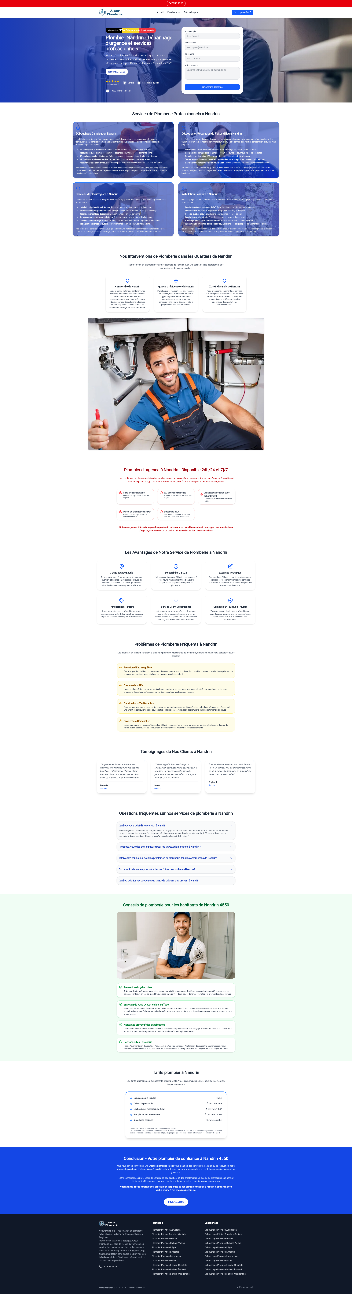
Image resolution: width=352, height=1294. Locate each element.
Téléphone (189, 54)
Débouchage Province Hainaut (219, 1238)
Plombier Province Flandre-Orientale (169, 1265)
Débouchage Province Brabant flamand (223, 1269)
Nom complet (190, 31)
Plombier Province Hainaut (164, 1238)
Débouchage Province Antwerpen (221, 1230)
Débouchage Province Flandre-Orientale (224, 1265)
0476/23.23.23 (176, 3)
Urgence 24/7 (244, 12)
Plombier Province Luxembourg (167, 1256)
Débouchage (190, 12)
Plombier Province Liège (164, 1247)
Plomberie (172, 12)
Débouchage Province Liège (218, 1247)
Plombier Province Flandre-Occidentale (171, 1274)
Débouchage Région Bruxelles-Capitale (223, 1234)
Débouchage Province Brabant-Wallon (223, 1243)
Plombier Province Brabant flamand (169, 1269)
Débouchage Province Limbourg (220, 1252)
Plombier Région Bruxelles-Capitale (169, 1234)
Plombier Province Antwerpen (166, 1230)
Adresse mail (190, 43)
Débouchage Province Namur (219, 1260)
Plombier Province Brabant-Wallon (168, 1243)
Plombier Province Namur (164, 1260)
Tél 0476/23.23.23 (116, 71)
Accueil (159, 12)
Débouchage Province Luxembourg (221, 1256)
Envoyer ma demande (212, 87)
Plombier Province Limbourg (165, 1252)
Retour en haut (246, 1287)
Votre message (191, 65)
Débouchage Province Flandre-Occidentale (225, 1274)
